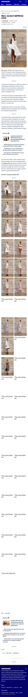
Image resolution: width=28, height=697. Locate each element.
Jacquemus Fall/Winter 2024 (13, 174)
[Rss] (26, 669)
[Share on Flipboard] (6, 27)
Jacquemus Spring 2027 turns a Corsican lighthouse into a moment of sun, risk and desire (14, 635)
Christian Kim (5, 20)
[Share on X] (4, 27)
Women (8, 13)
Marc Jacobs (6, 11)
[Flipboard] (24, 669)
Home (2, 11)
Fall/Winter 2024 (6, 163)
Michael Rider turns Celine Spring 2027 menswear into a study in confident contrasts (13, 640)
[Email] (9, 27)
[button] (18, 1)
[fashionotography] (5, 1)
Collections (3, 13)
